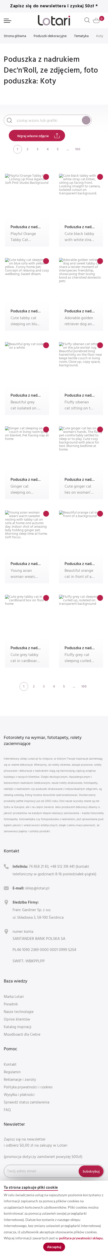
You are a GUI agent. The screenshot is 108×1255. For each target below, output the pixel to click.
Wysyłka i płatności (19, 1094)
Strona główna (15, 35)
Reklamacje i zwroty (20, 1079)
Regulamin (12, 1072)
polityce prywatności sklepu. (81, 1238)
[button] (46, 177)
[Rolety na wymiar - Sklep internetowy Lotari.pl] (54, 20)
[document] (54, 1217)
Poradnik (11, 1004)
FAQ (7, 1110)
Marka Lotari (14, 996)
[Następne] (88, 149)
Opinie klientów (17, 1019)
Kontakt (10, 1064)
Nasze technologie (19, 1011)
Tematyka (81, 35)
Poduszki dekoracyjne (50, 35)
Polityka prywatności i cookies (28, 1087)
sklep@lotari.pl (37, 888)
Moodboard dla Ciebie (22, 1034)
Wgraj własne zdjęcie (33, 135)
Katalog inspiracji (17, 1027)
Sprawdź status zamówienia (26, 1102)
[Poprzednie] (8, 149)
